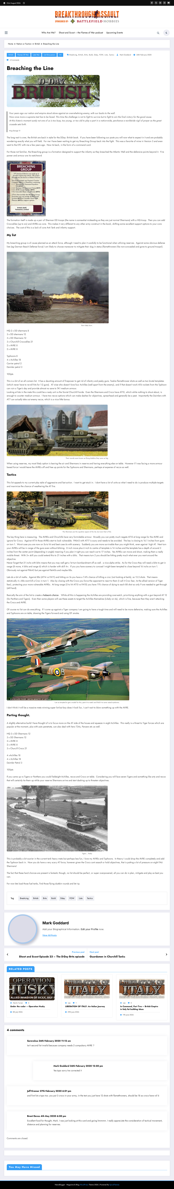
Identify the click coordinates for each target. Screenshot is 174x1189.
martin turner (18, 1003)
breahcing (73, 54)
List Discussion (49, 54)
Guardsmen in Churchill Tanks (107, 956)
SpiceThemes (114, 1184)
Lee (69, 1003)
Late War (36, 54)
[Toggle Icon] (6, 33)
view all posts (49, 935)
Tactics (111, 54)
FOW (101, 54)
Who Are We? (49, 32)
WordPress (84, 1184)
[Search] (158, 33)
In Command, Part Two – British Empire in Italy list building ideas (139, 1008)
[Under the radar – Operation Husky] (32, 988)
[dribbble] (160, 2)
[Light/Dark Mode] (166, 33)
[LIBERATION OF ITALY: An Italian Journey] (87, 988)
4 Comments (14, 60)
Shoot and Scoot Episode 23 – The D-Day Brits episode (51, 956)
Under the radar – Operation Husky (27, 1006)
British (11, 54)
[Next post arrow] (166, 955)
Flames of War (23, 54)
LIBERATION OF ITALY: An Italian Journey (85, 1006)
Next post (94, 952)
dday (96, 54)
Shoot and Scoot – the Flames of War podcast (81, 32)
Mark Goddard (125, 54)
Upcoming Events (114, 32)
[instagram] (164, 2)
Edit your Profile (89, 929)
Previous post (78, 952)
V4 (60, 54)
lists (106, 54)
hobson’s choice (51, 595)
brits (86, 54)
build (91, 54)
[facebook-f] (151, 2)
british (80, 54)
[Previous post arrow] (7, 955)
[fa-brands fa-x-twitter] (156, 2)
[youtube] (168, 2)
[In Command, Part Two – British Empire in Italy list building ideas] (142, 988)
